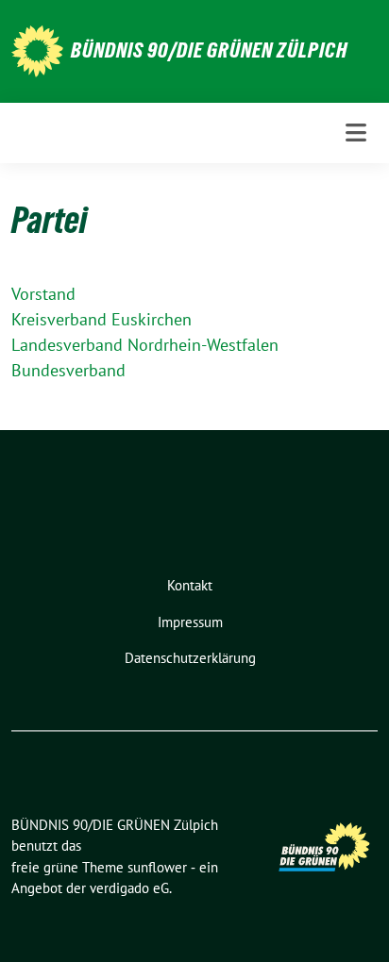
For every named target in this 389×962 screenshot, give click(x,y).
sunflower (157, 867)
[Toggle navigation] (356, 132)
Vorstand (43, 294)
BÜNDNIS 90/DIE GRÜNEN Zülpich (209, 50)
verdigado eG (129, 888)
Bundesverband (68, 370)
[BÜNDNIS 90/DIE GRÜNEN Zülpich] (37, 49)
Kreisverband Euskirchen (101, 319)
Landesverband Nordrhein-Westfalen (145, 345)
